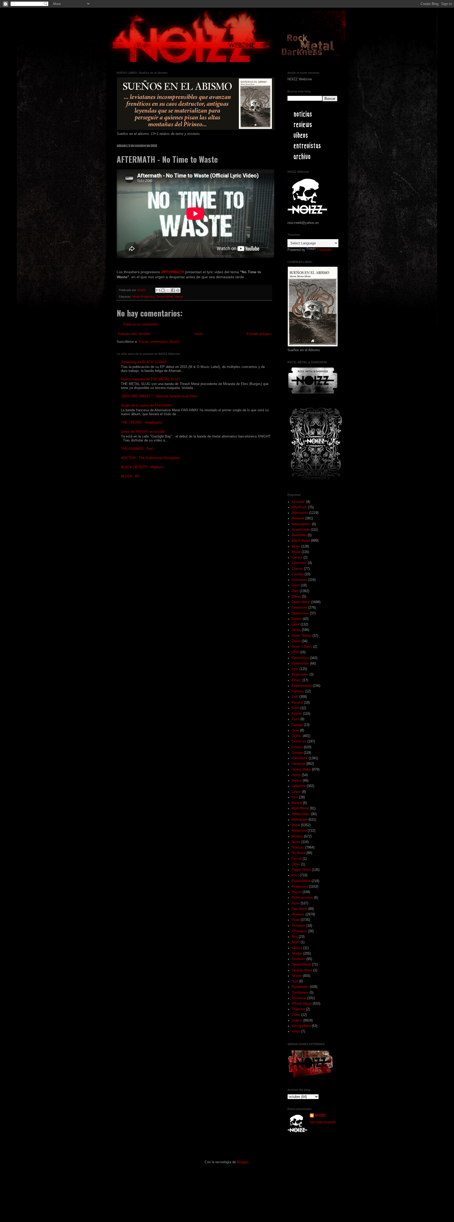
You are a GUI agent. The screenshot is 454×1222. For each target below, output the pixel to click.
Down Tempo (301, 636)
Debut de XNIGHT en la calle (143, 432)
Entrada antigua (258, 334)
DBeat (296, 596)
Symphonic (300, 987)
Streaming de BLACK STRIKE (144, 362)
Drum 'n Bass (302, 647)
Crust (296, 585)
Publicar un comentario (140, 324)
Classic (297, 569)
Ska (295, 937)
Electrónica (300, 658)
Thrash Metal (164, 296)
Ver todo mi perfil (323, 1122)
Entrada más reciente (134, 334)
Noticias (298, 847)
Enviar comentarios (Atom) (159, 342)
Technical (299, 998)
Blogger (242, 1162)
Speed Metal (301, 964)
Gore (295, 730)
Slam (296, 942)
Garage (297, 725)
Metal (135, 296)
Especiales (300, 674)
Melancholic (301, 814)
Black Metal (301, 540)
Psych (296, 892)
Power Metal (301, 881)
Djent (296, 624)
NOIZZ (142, 290)
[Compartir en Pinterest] (177, 290)
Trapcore (298, 1009)
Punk (296, 903)
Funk (295, 708)
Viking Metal (301, 1026)
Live (295, 797)
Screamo (298, 926)
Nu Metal (298, 853)
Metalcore (299, 831)
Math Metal (300, 808)
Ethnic (296, 680)
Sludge (297, 953)
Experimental (302, 686)
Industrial (299, 786)
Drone (296, 641)
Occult (297, 859)
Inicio (198, 334)
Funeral (297, 702)
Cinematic (299, 563)
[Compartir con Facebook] (173, 290)
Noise (296, 842)
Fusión (297, 713)
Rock (296, 920)
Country (297, 574)
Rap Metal (299, 909)
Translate (324, 250)
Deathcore (299, 607)
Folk (295, 697)
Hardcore (298, 764)
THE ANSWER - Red (137, 449)
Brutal (296, 552)
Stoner (297, 976)
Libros (296, 792)
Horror (296, 775)
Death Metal (301, 602)
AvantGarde (301, 529)
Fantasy (298, 691)
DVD (295, 652)
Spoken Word (302, 970)
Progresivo (147, 296)
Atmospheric (301, 524)
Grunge (297, 753)
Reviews (298, 914)
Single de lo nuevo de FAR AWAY (146, 405)
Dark (295, 591)
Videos (178, 296)
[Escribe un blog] (163, 290)
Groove (297, 747)
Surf (295, 981)
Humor (297, 780)
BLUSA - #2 (130, 476)
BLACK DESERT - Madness (142, 467)
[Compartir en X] (168, 290)
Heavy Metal (301, 769)
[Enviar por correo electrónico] (158, 290)
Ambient (298, 518)
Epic (295, 669)
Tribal (296, 1015)
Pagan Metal (301, 870)
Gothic (297, 736)
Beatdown (299, 535)
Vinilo (296, 1031)
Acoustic (298, 502)
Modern (297, 836)
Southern (298, 959)
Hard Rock (300, 758)
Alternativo (300, 513)
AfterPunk (299, 507)
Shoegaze (299, 931)
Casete (297, 557)
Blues (296, 546)
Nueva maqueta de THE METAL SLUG (150, 379)
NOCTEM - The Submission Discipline (150, 458)
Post (295, 875)
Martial (297, 803)
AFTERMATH (173, 272)
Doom (296, 630)
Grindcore (299, 741)
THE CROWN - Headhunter (141, 422)
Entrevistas (300, 663)
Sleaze (297, 948)
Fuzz (295, 719)
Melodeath (299, 819)
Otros (296, 864)
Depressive (300, 613)
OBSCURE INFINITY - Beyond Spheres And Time (159, 396)
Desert (297, 619)
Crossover (299, 580)
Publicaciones (302, 897)
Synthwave (300, 992)
